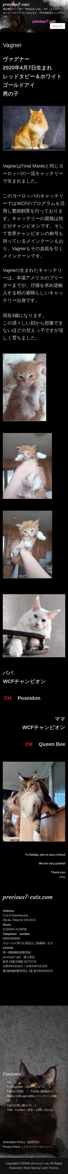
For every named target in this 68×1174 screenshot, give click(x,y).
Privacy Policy (11, 1146)
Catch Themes (50, 1167)
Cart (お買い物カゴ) (19, 1105)
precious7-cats (16, 4)
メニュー (57, 26)
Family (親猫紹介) (42, 1091)
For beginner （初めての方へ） (26, 1086)
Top (9, 1082)
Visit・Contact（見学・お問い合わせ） (31, 1109)
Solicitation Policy (14, 1142)
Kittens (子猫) (15, 1091)
